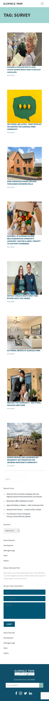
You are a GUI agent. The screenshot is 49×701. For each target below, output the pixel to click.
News (5, 555)
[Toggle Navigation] (42, 3)
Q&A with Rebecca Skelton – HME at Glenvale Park (25, 505)
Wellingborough (9, 550)
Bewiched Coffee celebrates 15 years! (20, 501)
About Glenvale (9, 540)
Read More (11, 75)
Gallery (6, 561)
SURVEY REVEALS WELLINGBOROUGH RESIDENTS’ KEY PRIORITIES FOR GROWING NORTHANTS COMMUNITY (22, 460)
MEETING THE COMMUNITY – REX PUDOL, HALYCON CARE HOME (24, 404)
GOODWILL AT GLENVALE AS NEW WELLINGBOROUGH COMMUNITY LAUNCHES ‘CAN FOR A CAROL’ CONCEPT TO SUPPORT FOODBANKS (24, 240)
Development (8, 545)
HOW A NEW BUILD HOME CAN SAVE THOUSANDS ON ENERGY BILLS (22, 182)
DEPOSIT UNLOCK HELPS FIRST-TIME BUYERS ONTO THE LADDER (22, 297)
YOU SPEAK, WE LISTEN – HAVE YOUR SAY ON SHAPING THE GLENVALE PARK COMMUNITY (24, 127)
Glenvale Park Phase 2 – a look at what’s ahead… (25, 509)
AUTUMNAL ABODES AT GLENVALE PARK (23, 350)
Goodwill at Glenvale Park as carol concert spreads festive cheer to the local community (24, 69)
